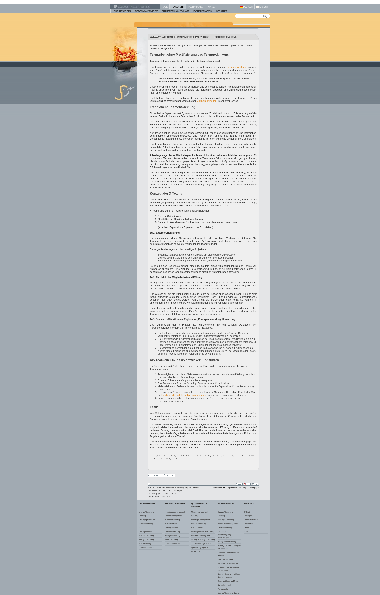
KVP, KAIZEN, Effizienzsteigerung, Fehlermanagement (225, 535)
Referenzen (248, 524)
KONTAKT (211, 7)
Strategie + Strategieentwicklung (203, 539)
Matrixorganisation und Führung (202, 532)
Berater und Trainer (251, 520)
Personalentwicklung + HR (200, 535)
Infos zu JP (249, 503)
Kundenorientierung (146, 524)
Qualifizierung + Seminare (199, 505)
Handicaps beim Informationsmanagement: (184, 395)
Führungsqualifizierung (147, 520)
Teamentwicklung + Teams (201, 543)
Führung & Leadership (226, 520)
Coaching (142, 516)
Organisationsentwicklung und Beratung (228, 553)
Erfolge (246, 528)
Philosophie (248, 516)
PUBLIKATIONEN (195, 7)
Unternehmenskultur (146, 547)
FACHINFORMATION (202, 11)
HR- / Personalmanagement (228, 563)
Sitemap (243, 488)
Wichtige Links (223, 589)
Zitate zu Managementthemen (229, 593)
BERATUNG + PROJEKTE (146, 11)
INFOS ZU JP (221, 11)
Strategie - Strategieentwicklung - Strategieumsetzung (229, 575)
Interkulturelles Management (228, 524)
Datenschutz (219, 488)
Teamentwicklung (236, 67)
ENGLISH (263, 7)
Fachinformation (225, 503)
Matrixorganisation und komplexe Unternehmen (229, 547)
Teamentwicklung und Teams (228, 581)
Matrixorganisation (207, 101)
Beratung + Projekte (175, 503)
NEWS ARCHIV (178, 7)
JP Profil (247, 512)
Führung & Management (200, 520)
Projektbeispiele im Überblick (175, 512)
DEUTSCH (247, 7)
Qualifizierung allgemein (199, 547)
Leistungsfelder (147, 503)
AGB (246, 532)
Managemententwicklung (227, 541)
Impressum (232, 488)
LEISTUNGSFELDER (122, 11)
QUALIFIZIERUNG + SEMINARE (175, 11)
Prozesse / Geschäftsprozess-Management (228, 568)
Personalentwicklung (146, 535)
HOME (164, 7)
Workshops (195, 551)
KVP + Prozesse (171, 524)
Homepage (254, 488)
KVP (140, 528)
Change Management (147, 512)
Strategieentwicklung (146, 539)
